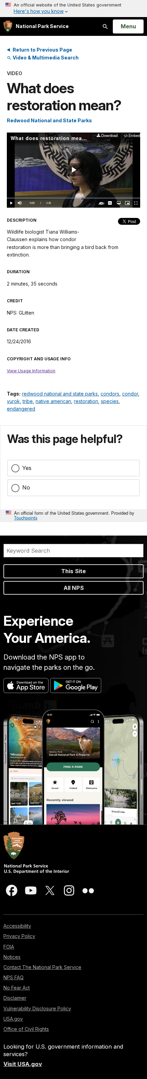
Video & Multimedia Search (45, 57)
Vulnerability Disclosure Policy (37, 1008)
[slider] (73, 198)
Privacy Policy (19, 936)
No (26, 487)
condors (110, 394)
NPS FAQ (13, 977)
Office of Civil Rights (26, 1029)
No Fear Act (16, 988)
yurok (13, 401)
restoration (86, 401)
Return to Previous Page (42, 50)
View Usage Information (31, 370)
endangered (21, 409)
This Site (73, 571)
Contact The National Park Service (42, 967)
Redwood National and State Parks (49, 120)
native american (53, 401)
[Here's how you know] (73, 8)
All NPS (74, 587)
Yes (26, 468)
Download (109, 136)
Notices (12, 957)
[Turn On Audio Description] (101, 203)
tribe (28, 401)
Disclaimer (14, 998)
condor (130, 394)
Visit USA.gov (22, 1064)
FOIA (8, 947)
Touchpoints (25, 517)
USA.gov (13, 1019)
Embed (134, 136)
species (110, 401)
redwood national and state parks (60, 394)
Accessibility (17, 926)
